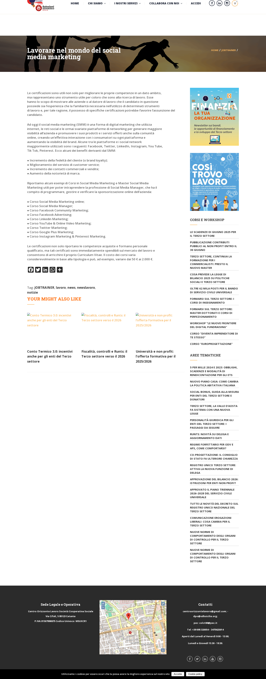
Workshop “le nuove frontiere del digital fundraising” (213, 325)
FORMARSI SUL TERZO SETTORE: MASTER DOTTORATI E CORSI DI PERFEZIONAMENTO (211, 312)
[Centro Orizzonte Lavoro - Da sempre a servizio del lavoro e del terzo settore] (40, 3)
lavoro (61, 287)
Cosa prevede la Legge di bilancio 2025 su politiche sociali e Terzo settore (209, 278)
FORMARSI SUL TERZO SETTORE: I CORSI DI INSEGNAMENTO (212, 300)
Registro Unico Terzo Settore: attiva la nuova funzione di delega (213, 468)
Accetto (178, 674)
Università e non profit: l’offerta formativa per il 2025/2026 (156, 356)
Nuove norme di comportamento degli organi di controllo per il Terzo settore (213, 537)
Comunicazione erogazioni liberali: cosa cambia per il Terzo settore (210, 521)
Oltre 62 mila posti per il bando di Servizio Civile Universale (214, 290)
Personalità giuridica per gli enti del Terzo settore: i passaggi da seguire (212, 423)
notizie (32, 292)
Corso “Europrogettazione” (211, 344)
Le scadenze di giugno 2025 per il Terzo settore (213, 233)
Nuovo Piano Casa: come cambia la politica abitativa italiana (214, 383)
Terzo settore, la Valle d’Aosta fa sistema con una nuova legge (213, 409)
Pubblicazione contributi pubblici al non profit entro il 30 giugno (213, 246)
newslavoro (86, 287)
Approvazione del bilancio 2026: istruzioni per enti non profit (214, 481)
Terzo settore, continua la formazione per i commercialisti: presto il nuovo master (211, 262)
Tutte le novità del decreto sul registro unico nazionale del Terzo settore (214, 507)
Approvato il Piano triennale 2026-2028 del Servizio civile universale (212, 493)
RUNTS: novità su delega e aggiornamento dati (209, 436)
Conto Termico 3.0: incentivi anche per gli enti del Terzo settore (50, 356)
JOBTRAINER (228, 50)
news (71, 287)
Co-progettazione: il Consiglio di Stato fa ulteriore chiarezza (214, 456)
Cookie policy (195, 674)
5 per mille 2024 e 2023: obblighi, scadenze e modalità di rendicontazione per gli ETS (213, 371)
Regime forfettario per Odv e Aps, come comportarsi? (211, 446)
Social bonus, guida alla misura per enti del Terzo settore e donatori (214, 395)
